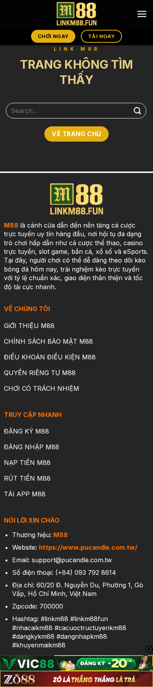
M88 (11, 225)
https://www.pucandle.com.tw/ (88, 547)
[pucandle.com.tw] (76, 13)
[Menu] (142, 14)
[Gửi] (138, 110)
